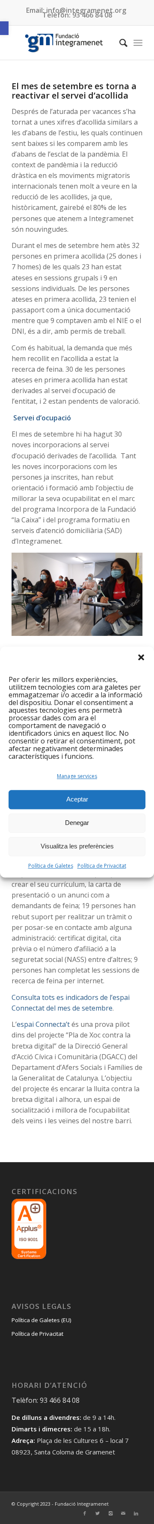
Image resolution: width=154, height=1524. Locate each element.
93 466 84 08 (92, 15)
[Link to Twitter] (97, 1513)
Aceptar (77, 799)
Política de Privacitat (101, 865)
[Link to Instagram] (110, 1513)
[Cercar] (119, 43)
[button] (4, 28)
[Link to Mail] (123, 1513)
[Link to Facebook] (84, 1513)
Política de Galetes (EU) (41, 1320)
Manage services (77, 776)
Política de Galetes (50, 865)
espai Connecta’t (43, 1024)
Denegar (77, 823)
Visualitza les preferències (77, 846)
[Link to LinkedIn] (136, 1513)
